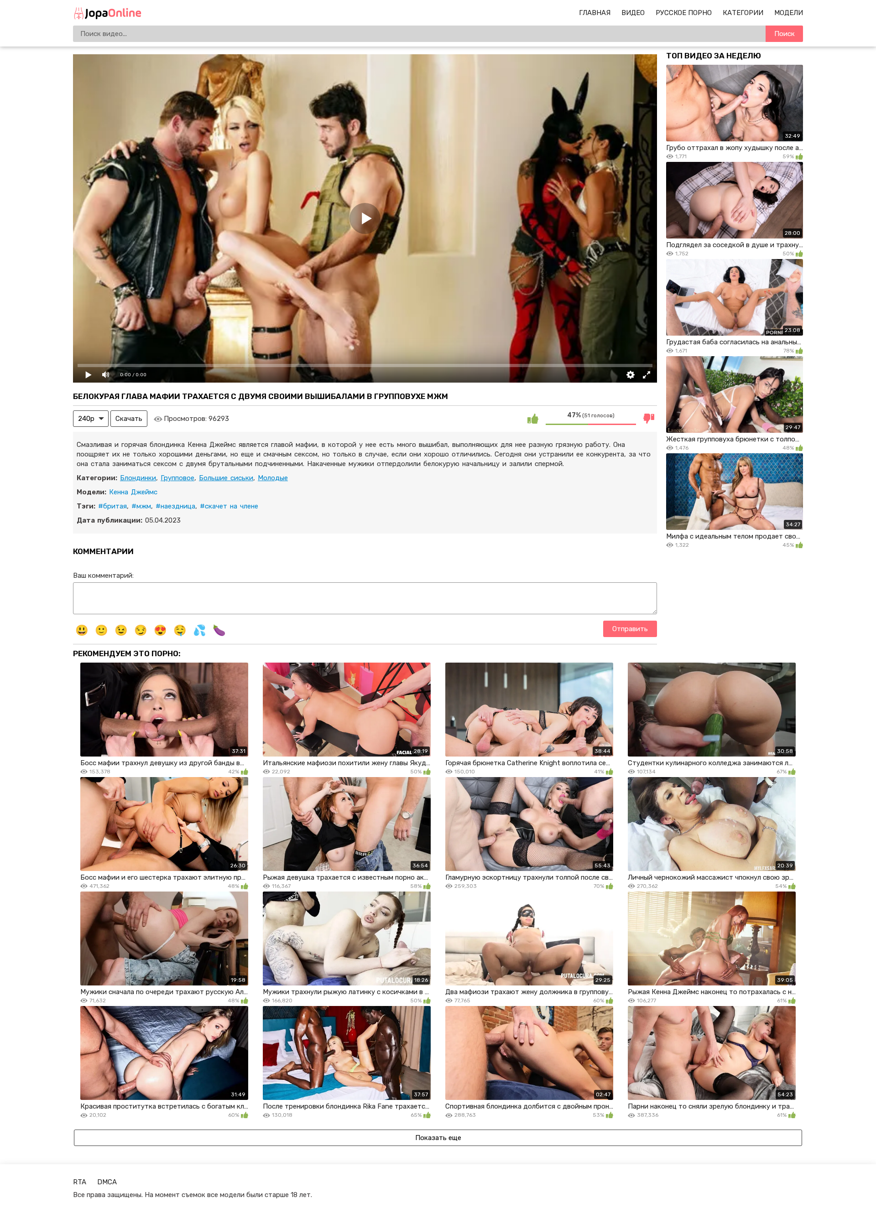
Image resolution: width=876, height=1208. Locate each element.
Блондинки (138, 478)
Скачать (128, 419)
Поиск (784, 34)
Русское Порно (684, 13)
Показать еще (438, 1138)
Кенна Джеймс (133, 492)
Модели (788, 13)
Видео (633, 13)
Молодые (273, 478)
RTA (79, 1182)
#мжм (141, 506)
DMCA (107, 1182)
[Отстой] (649, 418)
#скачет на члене (229, 506)
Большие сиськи (226, 478)
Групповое (177, 478)
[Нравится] (533, 418)
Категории (743, 13)
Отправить (630, 629)
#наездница (175, 506)
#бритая (112, 506)
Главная (594, 13)
